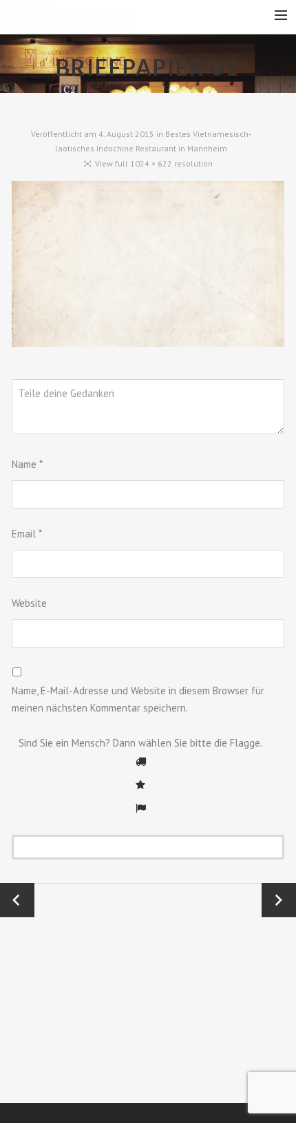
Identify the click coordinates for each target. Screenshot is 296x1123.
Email (27, 533)
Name (27, 464)
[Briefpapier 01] (148, 267)
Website (29, 603)
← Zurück (17, 900)
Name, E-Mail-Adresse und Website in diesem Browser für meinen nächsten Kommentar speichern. (138, 699)
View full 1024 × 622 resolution (154, 163)
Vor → (278, 891)
